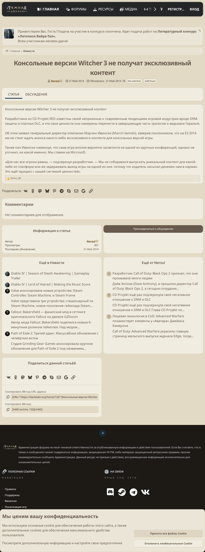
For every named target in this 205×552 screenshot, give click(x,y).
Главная (51, 9)
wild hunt (150, 81)
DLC (37, 123)
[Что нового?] (161, 9)
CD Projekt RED (44, 118)
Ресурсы (105, 9)
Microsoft (77, 152)
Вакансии (11, 501)
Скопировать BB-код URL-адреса (25, 391)
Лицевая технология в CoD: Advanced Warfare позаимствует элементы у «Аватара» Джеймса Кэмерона (148, 321)
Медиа (131, 9)
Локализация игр (16, 507)
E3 (186, 133)
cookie (49, 525)
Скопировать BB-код (18, 404)
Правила (10, 489)
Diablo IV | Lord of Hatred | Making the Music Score (50, 284)
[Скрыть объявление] (199, 31)
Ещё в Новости (51, 262)
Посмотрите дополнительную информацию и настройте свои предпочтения (62, 543)
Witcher (43, 109)
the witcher (134, 81)
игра (70, 147)
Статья (13, 94)
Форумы (78, 9)
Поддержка (12, 495)
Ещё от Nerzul (153, 262)
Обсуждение (36, 94)
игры (149, 138)
